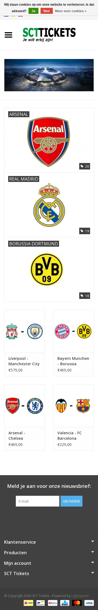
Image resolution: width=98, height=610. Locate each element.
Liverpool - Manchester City (24, 361)
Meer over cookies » (71, 11)
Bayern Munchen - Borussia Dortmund (73, 361)
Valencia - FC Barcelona (69, 435)
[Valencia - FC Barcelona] (73, 405)
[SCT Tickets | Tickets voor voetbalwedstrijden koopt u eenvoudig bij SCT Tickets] (57, 34)
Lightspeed (79, 595)
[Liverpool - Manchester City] (24, 331)
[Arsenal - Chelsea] (24, 405)
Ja (33, 11)
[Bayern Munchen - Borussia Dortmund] (73, 331)
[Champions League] (49, 75)
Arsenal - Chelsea (16, 435)
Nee (47, 11)
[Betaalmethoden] (28, 602)
